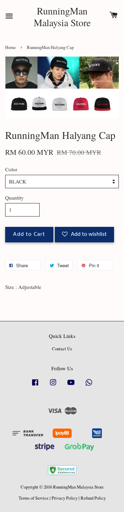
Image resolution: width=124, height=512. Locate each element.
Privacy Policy (65, 498)
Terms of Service (34, 498)
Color (11, 169)
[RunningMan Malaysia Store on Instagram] (53, 386)
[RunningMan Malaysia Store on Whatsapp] (89, 386)
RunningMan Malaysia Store (62, 16)
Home (10, 47)
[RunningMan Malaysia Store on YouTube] (71, 386)
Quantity (14, 197)
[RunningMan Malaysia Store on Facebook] (35, 386)
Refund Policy (93, 498)
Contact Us (62, 349)
